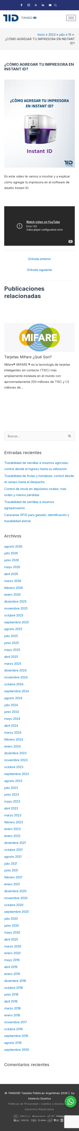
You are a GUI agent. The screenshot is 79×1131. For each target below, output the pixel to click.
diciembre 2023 (15, 753)
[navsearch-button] (55, 5)
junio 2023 (11, 794)
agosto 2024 (13, 698)
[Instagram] (28, 5)
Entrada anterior (39, 259)
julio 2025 (11, 636)
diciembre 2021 (15, 843)
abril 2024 (11, 726)
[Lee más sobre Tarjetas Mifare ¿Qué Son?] (39, 337)
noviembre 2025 (16, 608)
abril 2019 (10, 967)
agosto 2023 (13, 781)
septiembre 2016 (16, 1036)
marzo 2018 (12, 1008)
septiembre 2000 (16, 1050)
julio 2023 (11, 788)
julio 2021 (10, 864)
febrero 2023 (13, 822)
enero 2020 (12, 953)
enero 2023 (12, 829)
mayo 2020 (12, 932)
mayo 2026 (12, 567)
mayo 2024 (12, 719)
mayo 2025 (12, 650)
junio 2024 (11, 712)
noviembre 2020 (16, 898)
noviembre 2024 (16, 677)
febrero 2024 (13, 739)
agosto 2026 (13, 546)
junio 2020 (11, 925)
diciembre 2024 (15, 670)
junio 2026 (11, 560)
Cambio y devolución (55, 1103)
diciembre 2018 (15, 981)
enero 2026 (12, 594)
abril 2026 (11, 574)
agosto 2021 (12, 857)
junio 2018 (11, 994)
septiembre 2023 (16, 774)
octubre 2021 (13, 850)
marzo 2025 (12, 664)
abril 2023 (11, 808)
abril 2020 (11, 939)
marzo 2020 (12, 946)
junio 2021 (11, 870)
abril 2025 (11, 657)
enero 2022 (12, 836)
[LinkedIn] (43, 5)
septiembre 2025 (16, 622)
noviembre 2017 (15, 1022)
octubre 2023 (13, 767)
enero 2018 (12, 1015)
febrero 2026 (13, 588)
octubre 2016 (13, 1029)
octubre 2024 (13, 684)
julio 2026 (11, 553)
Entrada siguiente (39, 270)
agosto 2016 (13, 1043)
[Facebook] (21, 5)
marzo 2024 (12, 732)
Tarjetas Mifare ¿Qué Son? (28, 357)
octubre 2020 (13, 905)
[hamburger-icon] (71, 18)
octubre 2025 (13, 615)
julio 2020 (11, 919)
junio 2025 (11, 643)
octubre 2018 (13, 988)
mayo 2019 (12, 960)
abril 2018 (10, 1001)
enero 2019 (12, 974)
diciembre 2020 (15, 891)
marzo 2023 (12, 815)
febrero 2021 (13, 877)
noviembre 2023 (16, 760)
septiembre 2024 (16, 691)
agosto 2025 (13, 629)
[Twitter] (36, 5)
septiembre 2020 (16, 912)
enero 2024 (12, 746)
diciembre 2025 (15, 601)
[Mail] (50, 5)
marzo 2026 (12, 581)
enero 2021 (12, 884)
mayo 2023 (12, 801)
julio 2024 (11, 705)
